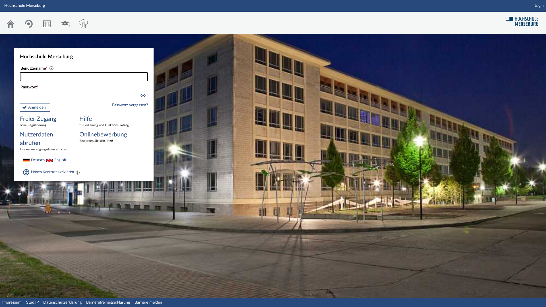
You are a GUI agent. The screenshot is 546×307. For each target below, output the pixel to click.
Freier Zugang (38, 121)
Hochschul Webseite (524, 19)
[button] (143, 96)
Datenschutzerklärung (62, 302)
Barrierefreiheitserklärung (108, 302)
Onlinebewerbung (103, 137)
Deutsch (38, 160)
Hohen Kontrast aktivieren (52, 172)
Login (539, 6)
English (60, 160)
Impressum (12, 302)
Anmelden (37, 107)
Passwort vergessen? (130, 105)
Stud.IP (32, 302)
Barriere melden (148, 302)
